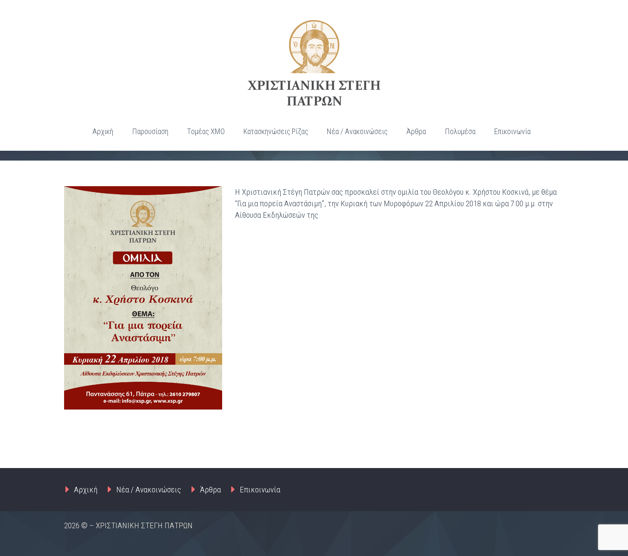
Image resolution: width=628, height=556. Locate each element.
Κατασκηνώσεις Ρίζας (276, 131)
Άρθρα (416, 131)
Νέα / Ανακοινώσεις (357, 131)
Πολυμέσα (460, 131)
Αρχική (102, 131)
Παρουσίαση (150, 131)
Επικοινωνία (512, 131)
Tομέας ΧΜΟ (206, 131)
